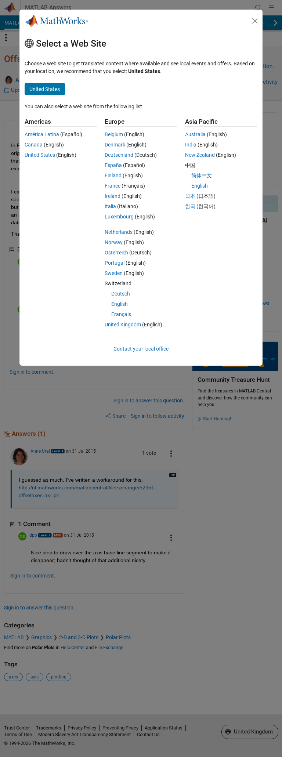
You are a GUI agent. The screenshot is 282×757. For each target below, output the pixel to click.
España (113, 165)
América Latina (42, 134)
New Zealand (200, 155)
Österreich (116, 253)
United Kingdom (123, 324)
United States (40, 155)
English (119, 304)
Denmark (115, 145)
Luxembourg (119, 217)
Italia (110, 206)
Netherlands (119, 232)
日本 (190, 196)
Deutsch (120, 294)
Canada (34, 145)
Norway (114, 242)
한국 (190, 206)
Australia (195, 134)
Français (121, 314)
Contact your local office (141, 349)
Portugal (114, 263)
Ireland (112, 196)
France (112, 186)
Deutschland (119, 155)
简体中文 (201, 175)
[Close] (255, 21)
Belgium (114, 134)
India (190, 145)
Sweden (114, 273)
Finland (113, 175)
